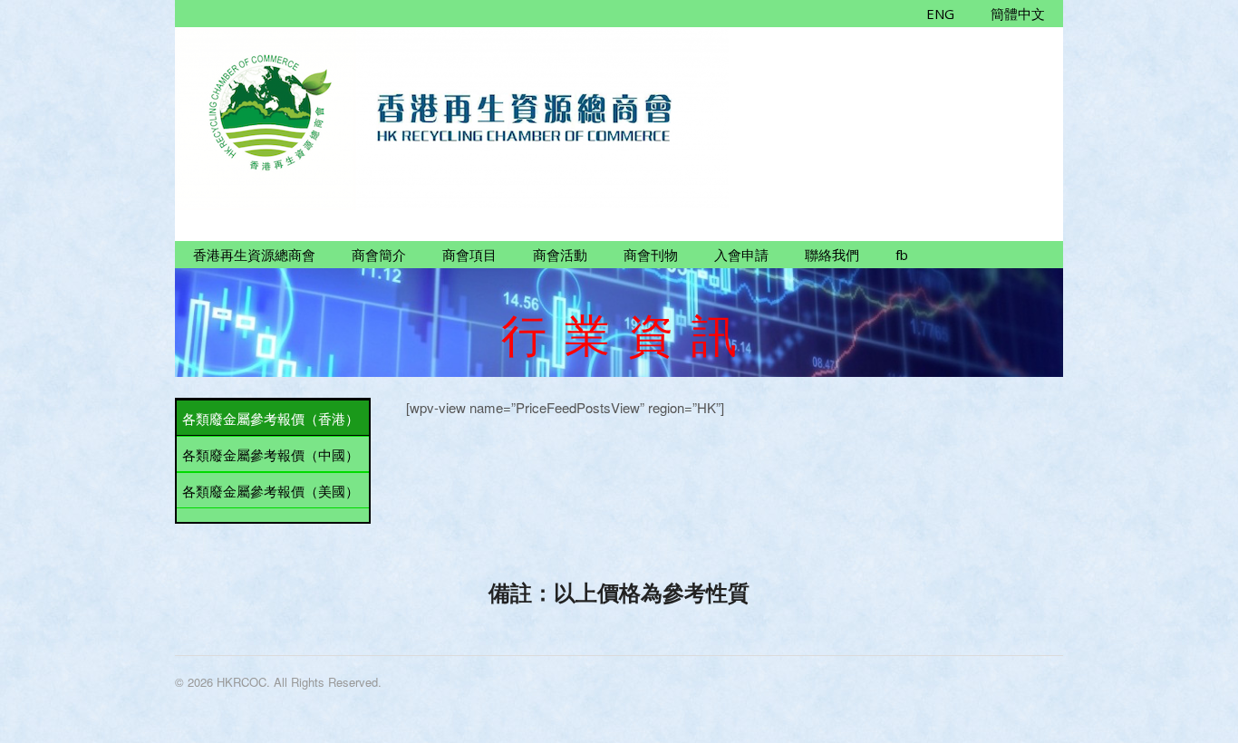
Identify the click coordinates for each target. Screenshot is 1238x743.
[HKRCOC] (452, 200)
